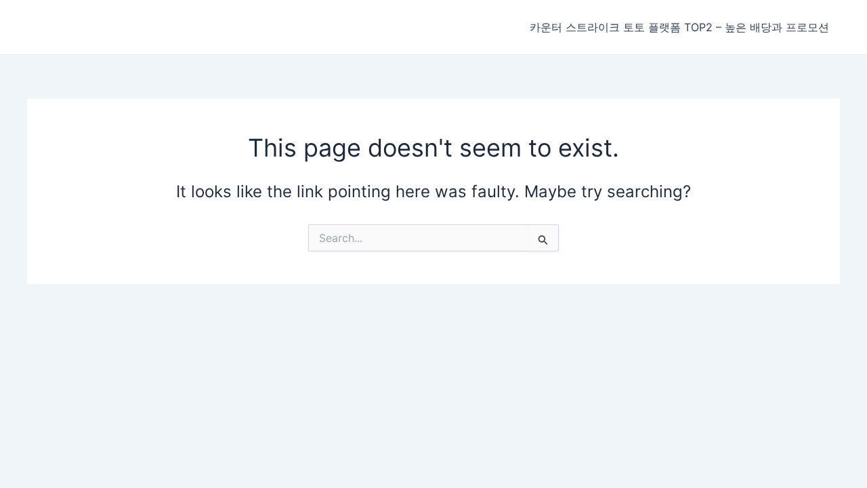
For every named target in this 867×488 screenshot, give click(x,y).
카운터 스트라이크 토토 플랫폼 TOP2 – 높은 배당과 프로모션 (679, 27)
